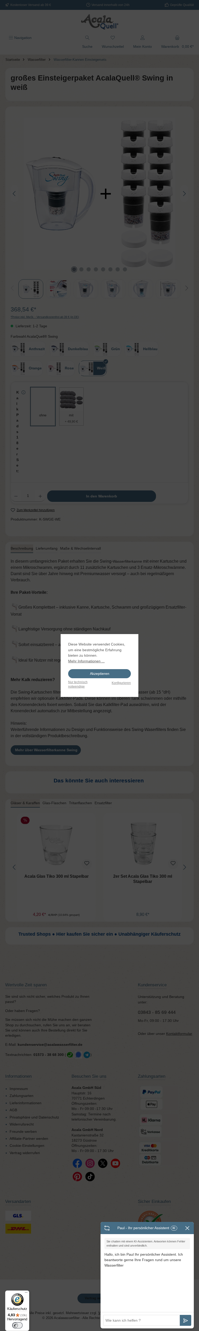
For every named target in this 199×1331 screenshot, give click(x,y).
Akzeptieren (99, 673)
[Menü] (26, 1293)
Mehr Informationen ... (86, 661)
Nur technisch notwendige (78, 684)
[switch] (17, 1325)
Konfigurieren (121, 682)
